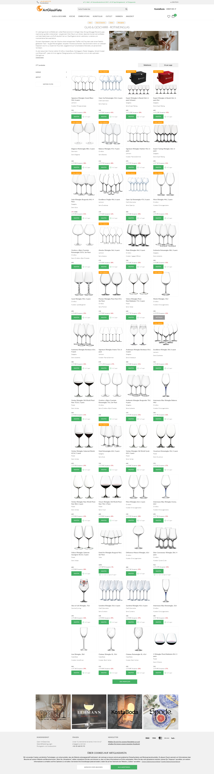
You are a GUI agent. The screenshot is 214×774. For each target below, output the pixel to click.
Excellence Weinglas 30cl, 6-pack (164, 350)
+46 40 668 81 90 (45, 1)
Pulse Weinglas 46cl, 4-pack (135, 250)
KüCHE (72, 16)
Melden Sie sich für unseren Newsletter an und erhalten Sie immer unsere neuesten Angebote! (124, 743)
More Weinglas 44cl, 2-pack (162, 199)
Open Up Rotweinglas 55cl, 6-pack (110, 98)
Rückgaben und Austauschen (46, 746)
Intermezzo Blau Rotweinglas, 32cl (165, 606)
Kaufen (76, 117)
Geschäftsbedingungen (44, 744)
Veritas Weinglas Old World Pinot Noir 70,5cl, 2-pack (83, 401)
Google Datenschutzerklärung (170, 762)
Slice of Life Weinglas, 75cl (80, 606)
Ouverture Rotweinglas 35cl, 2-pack (165, 451)
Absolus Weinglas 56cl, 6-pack (109, 250)
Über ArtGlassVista (43, 742)
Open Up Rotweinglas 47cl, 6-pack (138, 199)
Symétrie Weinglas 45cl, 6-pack (136, 606)
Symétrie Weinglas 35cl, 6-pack (109, 606)
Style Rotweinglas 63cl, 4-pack (109, 451)
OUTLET (109, 16)
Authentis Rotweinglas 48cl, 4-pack (165, 250)
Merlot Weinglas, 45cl (160, 299)
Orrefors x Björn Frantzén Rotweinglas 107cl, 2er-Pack (81, 251)
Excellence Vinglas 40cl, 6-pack (109, 199)
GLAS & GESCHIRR (59, 16)
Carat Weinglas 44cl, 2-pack (81, 299)
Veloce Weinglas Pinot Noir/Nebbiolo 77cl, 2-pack (135, 300)
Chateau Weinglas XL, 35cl (108, 654)
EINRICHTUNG (84, 16)
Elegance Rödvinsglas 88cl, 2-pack (83, 149)
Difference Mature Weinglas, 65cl (137, 552)
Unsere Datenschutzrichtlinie (151, 762)
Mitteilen (159, 317)
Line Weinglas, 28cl (77, 654)
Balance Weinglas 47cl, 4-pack (109, 149)
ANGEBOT (130, 16)
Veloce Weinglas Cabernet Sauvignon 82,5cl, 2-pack (80, 553)
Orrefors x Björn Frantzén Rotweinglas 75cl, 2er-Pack (108, 401)
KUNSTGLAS (97, 16)
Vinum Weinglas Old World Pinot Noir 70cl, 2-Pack (110, 503)
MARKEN (119, 16)
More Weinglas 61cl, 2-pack (135, 502)
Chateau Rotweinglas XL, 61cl (136, 654)
